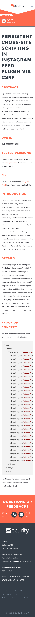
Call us (4, 515)
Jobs (15, 594)
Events (6, 590)
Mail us (28, 515)
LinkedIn (17, 590)
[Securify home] (17, 531)
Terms (25, 597)
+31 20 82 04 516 (15, 554)
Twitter (6, 594)
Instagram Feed (11, 162)
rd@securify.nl (7, 570)
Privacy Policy (11, 597)
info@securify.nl (12, 557)
